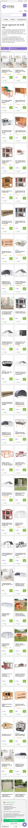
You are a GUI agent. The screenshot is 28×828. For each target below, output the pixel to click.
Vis (11, 77)
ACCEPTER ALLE (14, 820)
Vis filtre (3, 48)
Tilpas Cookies (14, 823)
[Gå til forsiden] (2, 19)
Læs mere (5, 818)
